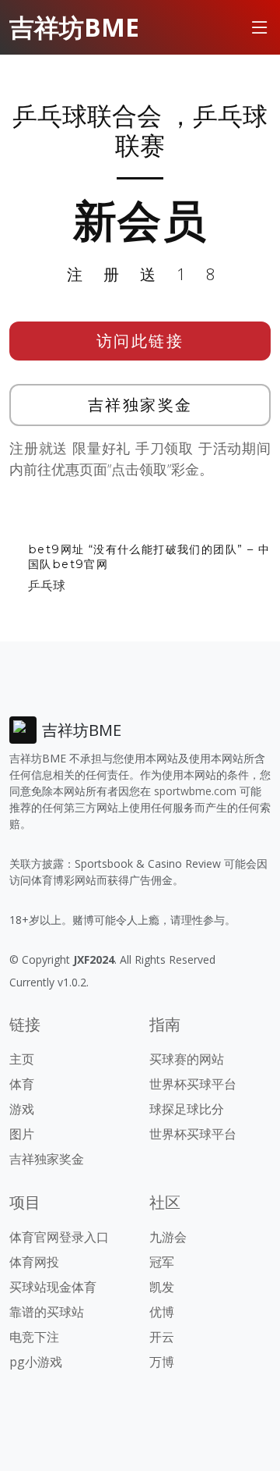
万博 (161, 1361)
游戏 (21, 1108)
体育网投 (34, 1261)
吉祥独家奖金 (140, 404)
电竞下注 (34, 1336)
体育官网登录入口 (59, 1236)
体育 (21, 1084)
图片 (21, 1133)
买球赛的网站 (186, 1059)
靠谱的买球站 (46, 1311)
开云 (161, 1336)
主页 (21, 1059)
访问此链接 (140, 340)
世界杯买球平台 (192, 1084)
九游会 (168, 1236)
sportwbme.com (195, 790)
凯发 (161, 1286)
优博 (161, 1311)
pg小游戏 (35, 1361)
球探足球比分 (186, 1108)
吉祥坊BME (74, 27)
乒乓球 (46, 585)
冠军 (161, 1261)
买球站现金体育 (52, 1286)
